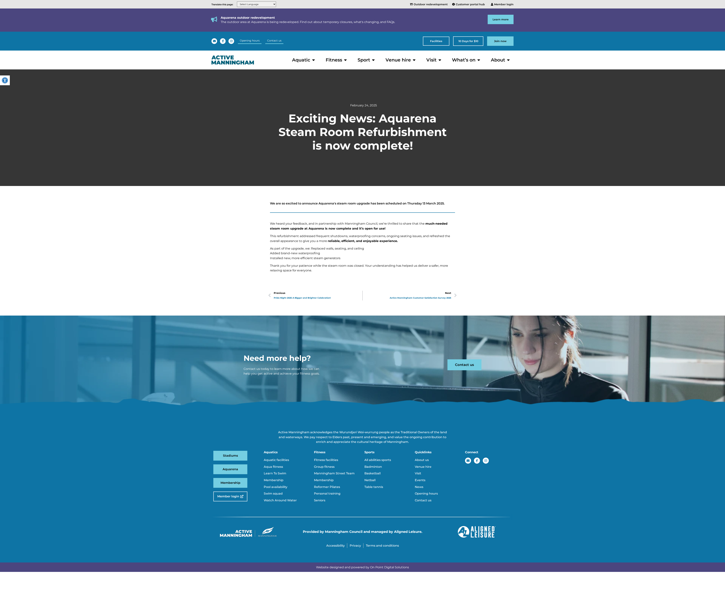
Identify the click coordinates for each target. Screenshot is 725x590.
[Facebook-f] (223, 41)
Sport (364, 60)
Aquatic (301, 60)
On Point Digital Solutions (389, 567)
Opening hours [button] (250, 40)
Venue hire (398, 60)
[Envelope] (214, 41)
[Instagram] (231, 41)
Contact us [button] (274, 40)
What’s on (463, 60)
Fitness (334, 60)
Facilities (436, 41)
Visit (431, 60)
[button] (436, 41)
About (498, 60)
